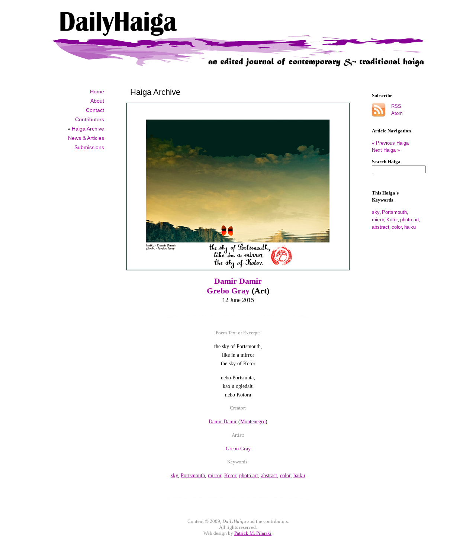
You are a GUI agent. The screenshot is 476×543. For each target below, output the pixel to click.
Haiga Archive (88, 129)
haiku (410, 227)
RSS (396, 106)
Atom (397, 113)
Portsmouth (394, 212)
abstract (380, 227)
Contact (95, 110)
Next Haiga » (386, 150)
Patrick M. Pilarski (252, 533)
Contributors (89, 119)
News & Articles (86, 138)
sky (376, 212)
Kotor (392, 219)
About (97, 101)
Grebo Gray (228, 290)
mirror (378, 219)
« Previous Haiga (393, 143)
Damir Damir (238, 281)
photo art (409, 219)
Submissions (89, 147)
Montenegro (253, 421)
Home (97, 91)
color (397, 227)
